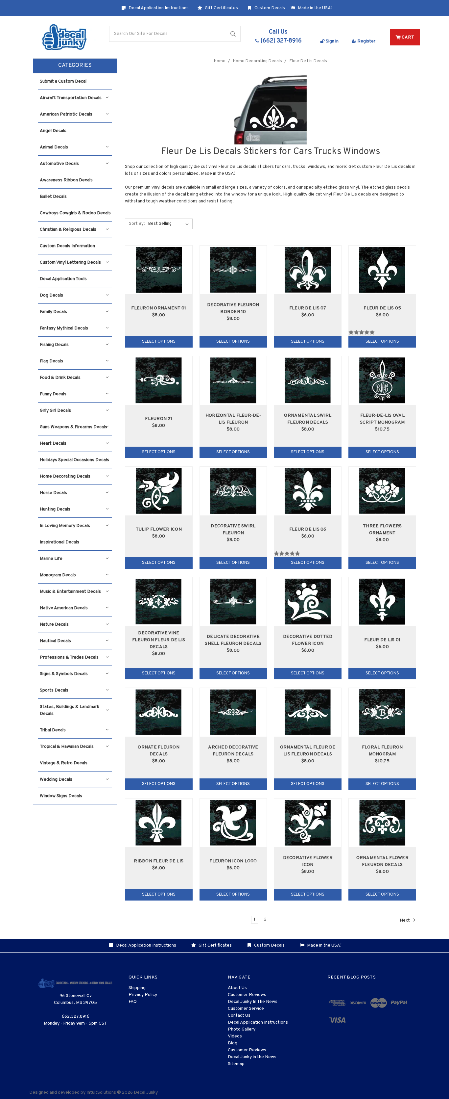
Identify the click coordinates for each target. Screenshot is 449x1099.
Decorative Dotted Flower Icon (307, 640)
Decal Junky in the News (252, 1057)
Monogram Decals (58, 575)
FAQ (133, 1002)
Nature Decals (54, 624)
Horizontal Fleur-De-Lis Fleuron (233, 419)
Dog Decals (51, 295)
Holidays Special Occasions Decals (74, 460)
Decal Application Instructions (158, 8)
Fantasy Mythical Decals (64, 328)
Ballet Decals (53, 196)
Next (405, 920)
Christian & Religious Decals (68, 229)
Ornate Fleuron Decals (158, 751)
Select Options (159, 341)
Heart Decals (53, 443)
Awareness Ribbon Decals (66, 180)
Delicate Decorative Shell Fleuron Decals (233, 640)
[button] (75, 65)
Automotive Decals (59, 164)
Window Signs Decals (61, 796)
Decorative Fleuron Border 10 (233, 308)
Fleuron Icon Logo (233, 861)
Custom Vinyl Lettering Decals (70, 262)
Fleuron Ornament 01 (158, 308)
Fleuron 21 (158, 419)
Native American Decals (64, 608)
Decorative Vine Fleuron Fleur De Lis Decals (158, 640)
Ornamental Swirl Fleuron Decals (307, 419)
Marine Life (51, 559)
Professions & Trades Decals (69, 657)
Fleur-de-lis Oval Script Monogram (382, 419)
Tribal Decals (53, 730)
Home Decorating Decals (65, 476)
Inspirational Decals (59, 542)
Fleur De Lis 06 (307, 529)
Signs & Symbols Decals (64, 674)
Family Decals (53, 312)
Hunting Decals (55, 509)
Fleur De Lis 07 (307, 308)
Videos (235, 1036)
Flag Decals (51, 361)
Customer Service (246, 1008)
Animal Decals (54, 147)
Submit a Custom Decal (63, 81)
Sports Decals (54, 690)
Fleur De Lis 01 (382, 640)
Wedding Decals (56, 779)
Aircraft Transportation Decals (71, 98)
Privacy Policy (143, 995)
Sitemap (236, 1064)
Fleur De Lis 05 (382, 308)
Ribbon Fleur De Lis (158, 861)
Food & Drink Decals (60, 377)
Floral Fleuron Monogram (382, 751)
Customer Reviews (247, 995)
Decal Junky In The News (252, 1002)
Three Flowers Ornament (382, 529)
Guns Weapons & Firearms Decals (73, 427)
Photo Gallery (241, 1029)
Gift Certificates (221, 8)
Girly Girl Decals (55, 410)
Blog (232, 1043)
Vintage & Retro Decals (63, 763)
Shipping (137, 988)
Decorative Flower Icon (308, 861)
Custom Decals (269, 8)
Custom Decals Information (67, 246)
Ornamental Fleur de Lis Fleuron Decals (308, 751)
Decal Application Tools (63, 279)
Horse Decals (53, 493)
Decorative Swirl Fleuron (233, 529)
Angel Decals (53, 131)
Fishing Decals (54, 345)
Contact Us (239, 1015)
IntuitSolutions (101, 1092)
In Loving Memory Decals (65, 526)
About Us (237, 988)
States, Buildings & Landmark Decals (69, 710)
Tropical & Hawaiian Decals (67, 746)
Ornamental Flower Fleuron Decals (382, 861)
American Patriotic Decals (66, 114)
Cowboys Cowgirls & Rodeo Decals (75, 213)
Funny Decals (53, 394)
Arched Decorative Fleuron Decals (233, 751)
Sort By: (137, 223)
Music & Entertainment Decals (70, 591)
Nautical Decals (55, 641)
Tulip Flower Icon (159, 529)
